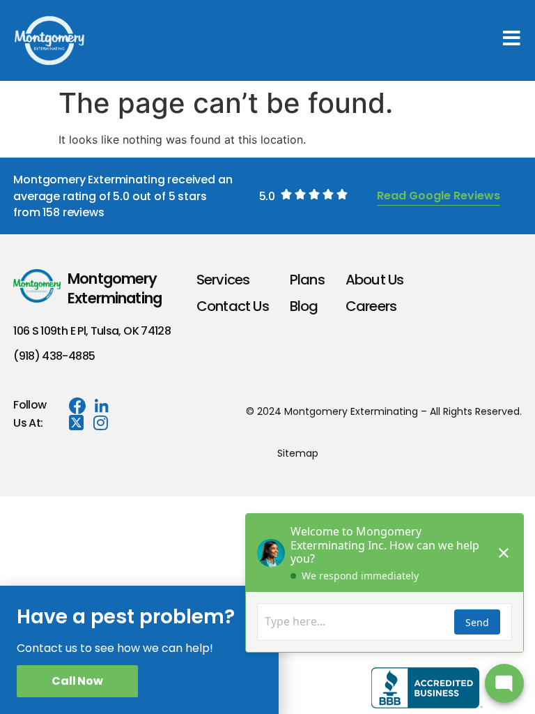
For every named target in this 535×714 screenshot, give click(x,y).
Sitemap (297, 453)
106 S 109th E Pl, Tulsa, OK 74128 (92, 331)
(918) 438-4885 (54, 356)
